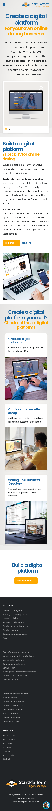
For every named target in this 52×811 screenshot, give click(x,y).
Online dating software (14, 664)
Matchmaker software (14, 660)
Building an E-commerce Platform (19, 671)
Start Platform (35, 4)
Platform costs (24, 580)
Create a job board (12, 618)
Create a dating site (12, 610)
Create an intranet (12, 717)
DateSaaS (7, 751)
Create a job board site (14, 705)
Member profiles (11, 721)
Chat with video (10, 679)
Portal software (10, 713)
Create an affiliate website (15, 693)
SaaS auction (9, 755)
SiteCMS (6, 759)
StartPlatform (26, 783)
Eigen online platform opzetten (26, 801)
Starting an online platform (16, 614)
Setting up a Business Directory (24, 482)
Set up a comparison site (15, 634)
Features (9, 242)
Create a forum (10, 630)
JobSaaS (7, 747)
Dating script (9, 667)
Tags (5, 637)
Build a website (10, 697)
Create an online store (13, 701)
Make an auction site (13, 709)
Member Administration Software (19, 656)
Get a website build (12, 739)
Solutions (26, 242)
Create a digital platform (19, 341)
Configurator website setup (24, 411)
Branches (7, 743)
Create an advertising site (15, 626)
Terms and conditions (26, 798)
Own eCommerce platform (16, 652)
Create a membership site (15, 675)
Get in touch (9, 735)
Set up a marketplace (13, 622)
